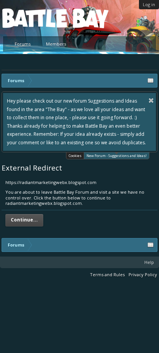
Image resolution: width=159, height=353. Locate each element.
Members (56, 44)
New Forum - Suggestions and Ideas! (116, 155)
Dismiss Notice (151, 100)
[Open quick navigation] (150, 81)
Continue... (24, 219)
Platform (30, 18)
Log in (149, 4)
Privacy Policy (143, 274)
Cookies (75, 155)
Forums (22, 44)
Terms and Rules (107, 274)
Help (149, 262)
